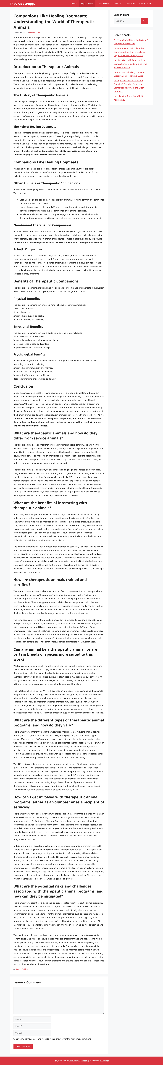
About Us (117, 3)
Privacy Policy (145, 3)
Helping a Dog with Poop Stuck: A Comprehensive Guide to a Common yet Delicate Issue (131, 64)
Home (73, 3)
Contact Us (130, 3)
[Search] (144, 21)
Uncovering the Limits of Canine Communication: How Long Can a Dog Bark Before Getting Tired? (130, 52)
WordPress (104, 1061)
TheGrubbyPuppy (22, 4)
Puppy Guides (87, 3)
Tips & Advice (103, 3)
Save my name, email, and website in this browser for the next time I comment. (53, 1038)
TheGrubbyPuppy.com (78, 1061)
